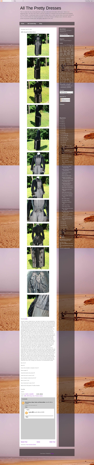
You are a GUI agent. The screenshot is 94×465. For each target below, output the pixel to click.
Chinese (68, 65)
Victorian (37, 395)
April (63, 223)
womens (41, 395)
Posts (62, 98)
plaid (72, 76)
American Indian (63, 62)
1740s (67, 44)
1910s (61, 54)
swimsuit (61, 82)
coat (72, 65)
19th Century (29, 395)
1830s (70, 47)
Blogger (52, 453)
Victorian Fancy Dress (66, 172)
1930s (61, 55)
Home (22, 23)
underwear (71, 82)
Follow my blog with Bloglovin (65, 40)
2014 (62, 130)
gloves (61, 70)
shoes (61, 79)
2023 (62, 121)
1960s (61, 57)
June (63, 144)
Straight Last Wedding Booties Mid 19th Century (67, 178)
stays (70, 80)
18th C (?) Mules (65, 160)
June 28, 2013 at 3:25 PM (39, 412)
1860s (71, 49)
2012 (62, 231)
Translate (69, 94)
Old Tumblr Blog (32, 23)
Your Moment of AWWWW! (67, 194)
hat (60, 71)
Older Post (52, 442)
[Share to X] (39, 394)
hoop (64, 71)
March (63, 225)
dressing (71, 67)
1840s (61, 49)
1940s (66, 55)
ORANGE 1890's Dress (66, 155)
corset (63, 66)
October (64, 137)
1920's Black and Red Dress (67, 187)
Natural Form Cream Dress (67, 164)
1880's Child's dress (66, 150)
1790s (61, 46)
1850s (66, 49)
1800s (70, 46)
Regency (63, 77)
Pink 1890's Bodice (66, 200)
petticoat (68, 76)
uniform (64, 83)
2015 (62, 128)
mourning (63, 73)
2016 (62, 127)
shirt (70, 78)
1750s (71, 44)
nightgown (70, 73)
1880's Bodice (65, 173)
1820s (65, 47)
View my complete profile (65, 248)
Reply (26, 407)
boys (68, 64)
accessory (68, 61)
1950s (71, 55)
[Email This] (37, 394)
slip (60, 80)
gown (65, 70)
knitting (62, 72)
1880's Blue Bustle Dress (67, 192)
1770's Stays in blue (66, 206)
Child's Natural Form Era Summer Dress (67, 170)
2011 (62, 232)
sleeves (70, 79)
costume (67, 66)
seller (26, 318)
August (63, 140)
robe (72, 77)
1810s (61, 47)
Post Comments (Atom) (31, 444)
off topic (61, 75)
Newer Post (24, 442)
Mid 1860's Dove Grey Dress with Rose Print (67, 212)
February (64, 227)
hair (71, 70)
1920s (68, 54)
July (63, 142)
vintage (72, 84)
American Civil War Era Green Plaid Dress (66, 184)
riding (69, 77)
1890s (65, 51)
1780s (70, 45)
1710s (61, 44)
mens (72, 72)
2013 (62, 132)
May (63, 221)
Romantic (64, 78)
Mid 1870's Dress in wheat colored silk (67, 215)
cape (72, 64)
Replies (28, 409)
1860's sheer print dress (66, 216)
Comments (63, 100)
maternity (67, 72)
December (64, 133)
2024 (62, 119)
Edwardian (64, 69)
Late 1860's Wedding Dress (67, 185)
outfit (72, 75)
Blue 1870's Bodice (66, 198)
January (64, 228)
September (64, 139)
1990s (68, 57)
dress (34, 395)
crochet (72, 66)
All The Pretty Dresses (40, 8)
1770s (65, 45)
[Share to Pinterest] (42, 394)
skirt (65, 79)
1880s (25, 395)
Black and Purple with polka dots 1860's (67, 209)
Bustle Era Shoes (65, 158)
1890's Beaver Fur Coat (66, 145)
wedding (68, 85)
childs (63, 65)
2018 (62, 123)
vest (70, 83)
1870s (64, 50)
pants (64, 76)
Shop (40, 23)
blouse (70, 62)
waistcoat (63, 85)
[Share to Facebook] (41, 394)
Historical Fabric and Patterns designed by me (66, 31)
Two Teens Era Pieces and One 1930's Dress (67, 181)
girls (71, 69)
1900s (68, 53)
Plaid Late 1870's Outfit (66, 175)
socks (65, 80)
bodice (61, 64)
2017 (62, 125)
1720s (64, 44)
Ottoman (67, 75)
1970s (65, 57)
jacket (67, 71)
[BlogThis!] (38, 394)
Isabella (30, 412)
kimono (72, 71)
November (64, 135)
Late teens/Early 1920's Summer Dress (66, 167)
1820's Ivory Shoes (66, 204)
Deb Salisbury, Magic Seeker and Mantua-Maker (35, 402)
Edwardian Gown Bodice (67, 156)
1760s (61, 45)
